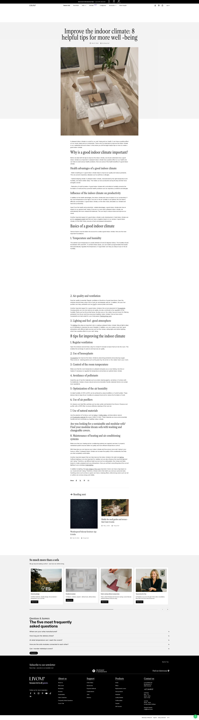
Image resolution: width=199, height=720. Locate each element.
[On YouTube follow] (46, 693)
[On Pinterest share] (84, 480)
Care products (119, 691)
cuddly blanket (119, 697)
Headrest (117, 694)
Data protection (162, 717)
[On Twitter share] (80, 480)
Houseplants (121, 308)
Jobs (88, 694)
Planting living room (106, 316)
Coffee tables (103, 415)
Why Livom (61, 685)
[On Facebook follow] (31, 693)
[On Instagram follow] (38, 693)
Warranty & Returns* (147, 717)
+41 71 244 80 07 (148, 689)
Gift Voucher (118, 706)
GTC (168, 717)
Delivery (89, 697)
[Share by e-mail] (88, 480)
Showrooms (90, 685)
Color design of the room (93, 469)
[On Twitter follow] (35, 693)
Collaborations (90, 691)
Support (90, 678)
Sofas (83, 5)
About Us (60, 682)
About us (62, 678)
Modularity (61, 688)
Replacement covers (120, 688)
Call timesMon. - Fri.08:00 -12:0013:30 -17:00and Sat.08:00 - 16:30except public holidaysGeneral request (150, 700)
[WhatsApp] (195, 716)
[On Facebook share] (76, 480)
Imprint (155, 717)
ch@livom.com (148, 709)
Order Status (90, 682)
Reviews (60, 691)
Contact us (149, 678)
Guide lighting (89, 465)
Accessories (112, 5)
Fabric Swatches (62, 697)
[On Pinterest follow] (42, 693)
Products (119, 678)
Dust (94, 304)
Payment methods (91, 688)
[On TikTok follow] (50, 693)
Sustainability (61, 694)
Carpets (117, 703)
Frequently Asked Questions (65, 700)
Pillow (116, 685)
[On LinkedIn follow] (31, 696)
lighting (75, 325)
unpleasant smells (80, 219)
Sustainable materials (79, 417)
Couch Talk (61, 703)
